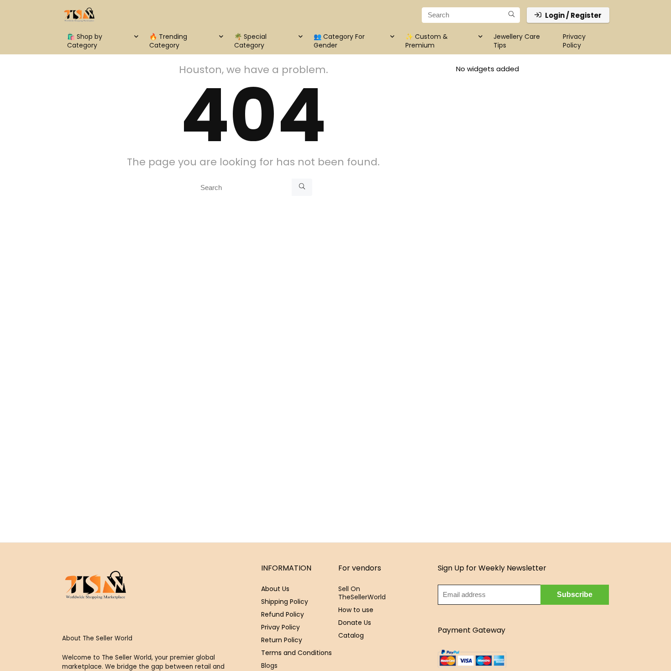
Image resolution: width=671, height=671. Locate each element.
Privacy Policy (574, 41)
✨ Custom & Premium (426, 41)
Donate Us (354, 622)
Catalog (351, 635)
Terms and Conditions (296, 652)
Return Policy (281, 640)
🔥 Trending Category (168, 41)
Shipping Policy (284, 601)
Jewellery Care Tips (516, 41)
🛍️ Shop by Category (84, 41)
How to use (355, 609)
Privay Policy (280, 627)
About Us (275, 588)
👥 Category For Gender (339, 41)
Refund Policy (282, 614)
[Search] (511, 15)
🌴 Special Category (250, 41)
